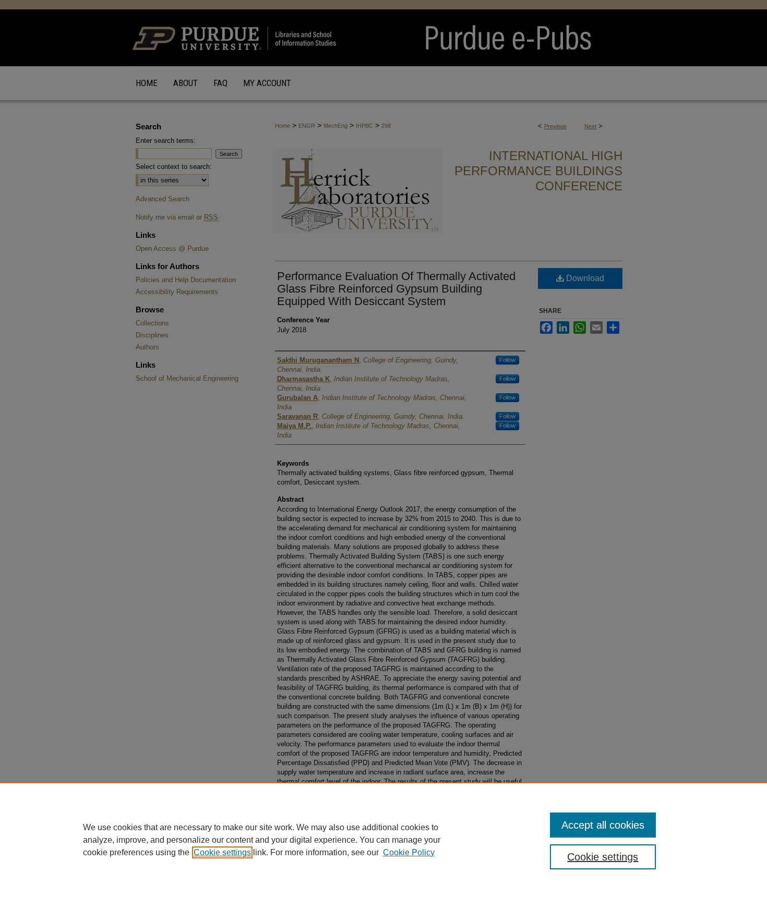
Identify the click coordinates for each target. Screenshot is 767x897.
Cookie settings (222, 852)
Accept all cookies (602, 825)
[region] (383, 839)
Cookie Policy (409, 852)
